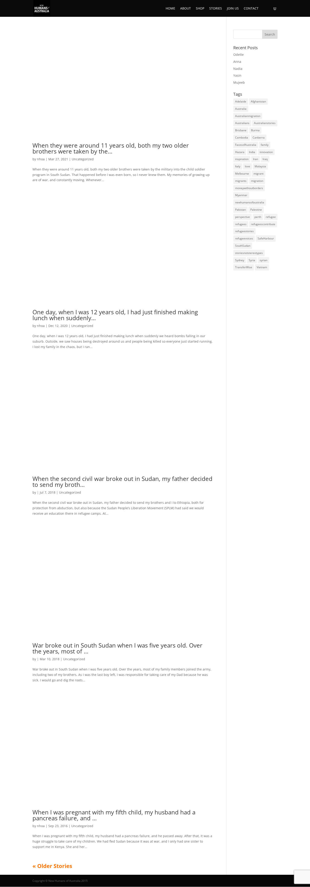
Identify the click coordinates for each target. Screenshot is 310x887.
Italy (237, 166)
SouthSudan (242, 246)
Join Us (233, 8)
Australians (242, 123)
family (264, 145)
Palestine (256, 210)
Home (170, 8)
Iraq (265, 159)
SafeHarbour (266, 238)
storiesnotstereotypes (249, 253)
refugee (271, 217)
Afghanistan (258, 101)
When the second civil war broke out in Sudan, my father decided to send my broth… (122, 482)
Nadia (237, 68)
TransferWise (243, 267)
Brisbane (240, 130)
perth (257, 217)
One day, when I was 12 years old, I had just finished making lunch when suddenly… (115, 315)
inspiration (241, 159)
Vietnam (262, 267)
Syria (252, 260)
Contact (251, 8)
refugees (240, 224)
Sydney (239, 260)
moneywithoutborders (249, 188)
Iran (255, 159)
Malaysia (260, 166)
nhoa (41, 159)
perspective (242, 217)
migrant (258, 173)
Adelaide (240, 101)
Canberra (259, 137)
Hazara (239, 152)
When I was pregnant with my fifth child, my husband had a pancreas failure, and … (113, 815)
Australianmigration (247, 116)
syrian (263, 260)
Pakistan (240, 210)
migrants (240, 181)
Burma (255, 130)
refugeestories (244, 231)
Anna (237, 61)
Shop (200, 8)
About (185, 8)
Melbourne (242, 173)
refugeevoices (244, 238)
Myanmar (241, 195)
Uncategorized (83, 159)
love (247, 166)
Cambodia (241, 137)
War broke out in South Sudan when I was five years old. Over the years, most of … (117, 648)
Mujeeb (239, 82)
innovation (266, 152)
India (252, 152)
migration (257, 181)
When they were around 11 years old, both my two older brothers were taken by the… (110, 148)
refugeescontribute (263, 224)
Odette (238, 54)
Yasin (237, 75)
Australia (240, 109)
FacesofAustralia (245, 145)
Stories (215, 8)
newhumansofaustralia (249, 202)
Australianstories (265, 123)
